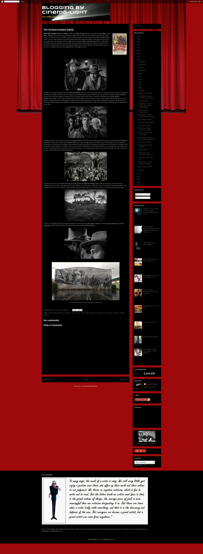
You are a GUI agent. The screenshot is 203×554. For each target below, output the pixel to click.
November (142, 65)
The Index (137, 25)
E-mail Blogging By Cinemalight (144, 444)
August (141, 73)
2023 (139, 45)
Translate (150, 465)
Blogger (112, 539)
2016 (139, 177)
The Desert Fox (143, 101)
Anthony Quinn (56, 313)
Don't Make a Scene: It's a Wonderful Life (151, 276)
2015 (139, 179)
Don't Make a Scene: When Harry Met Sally (146, 115)
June (140, 79)
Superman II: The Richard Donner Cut (145, 153)
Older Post (124, 379)
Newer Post (48, 379)
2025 (139, 39)
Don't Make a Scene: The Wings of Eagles (146, 97)
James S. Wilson (152, 384)
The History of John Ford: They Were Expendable (144, 105)
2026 (139, 36)
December (142, 62)
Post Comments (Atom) (90, 386)
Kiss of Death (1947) (145, 119)
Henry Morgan (89, 313)
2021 (139, 50)
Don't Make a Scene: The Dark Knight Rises (146, 138)
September (142, 70)
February (142, 91)
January (141, 170)
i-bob (100, 539)
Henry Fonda (80, 313)
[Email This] (73, 310)
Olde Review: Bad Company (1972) (144, 129)
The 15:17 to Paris (144, 125)
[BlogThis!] (75, 310)
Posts (139, 194)
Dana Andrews (66, 313)
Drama (74, 313)
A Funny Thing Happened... (143, 111)
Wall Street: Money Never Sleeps (149, 243)
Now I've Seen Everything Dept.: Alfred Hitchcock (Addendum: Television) (151, 229)
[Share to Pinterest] (81, 310)
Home (86, 379)
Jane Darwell (98, 313)
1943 (49, 313)
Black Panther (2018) (145, 93)
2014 (139, 182)
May (140, 82)
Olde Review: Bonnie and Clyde (145, 133)
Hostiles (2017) (143, 149)
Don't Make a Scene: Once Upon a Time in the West (150, 351)
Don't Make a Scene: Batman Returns (145, 163)
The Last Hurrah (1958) (146, 122)
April (140, 85)
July (140, 76)
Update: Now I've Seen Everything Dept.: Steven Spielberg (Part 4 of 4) (150, 211)
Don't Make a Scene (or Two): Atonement (151, 260)
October (141, 67)
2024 (139, 42)
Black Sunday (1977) (145, 166)
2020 (139, 53)
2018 (139, 59)
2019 (139, 56)
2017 (139, 174)
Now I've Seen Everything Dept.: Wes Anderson (150, 291)
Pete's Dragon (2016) (150, 337)
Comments (141, 198)
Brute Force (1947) (144, 142)
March (141, 88)
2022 (139, 48)
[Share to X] (77, 310)
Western (116, 313)
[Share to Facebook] (79, 310)
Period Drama (109, 313)
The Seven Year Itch (150, 322)
